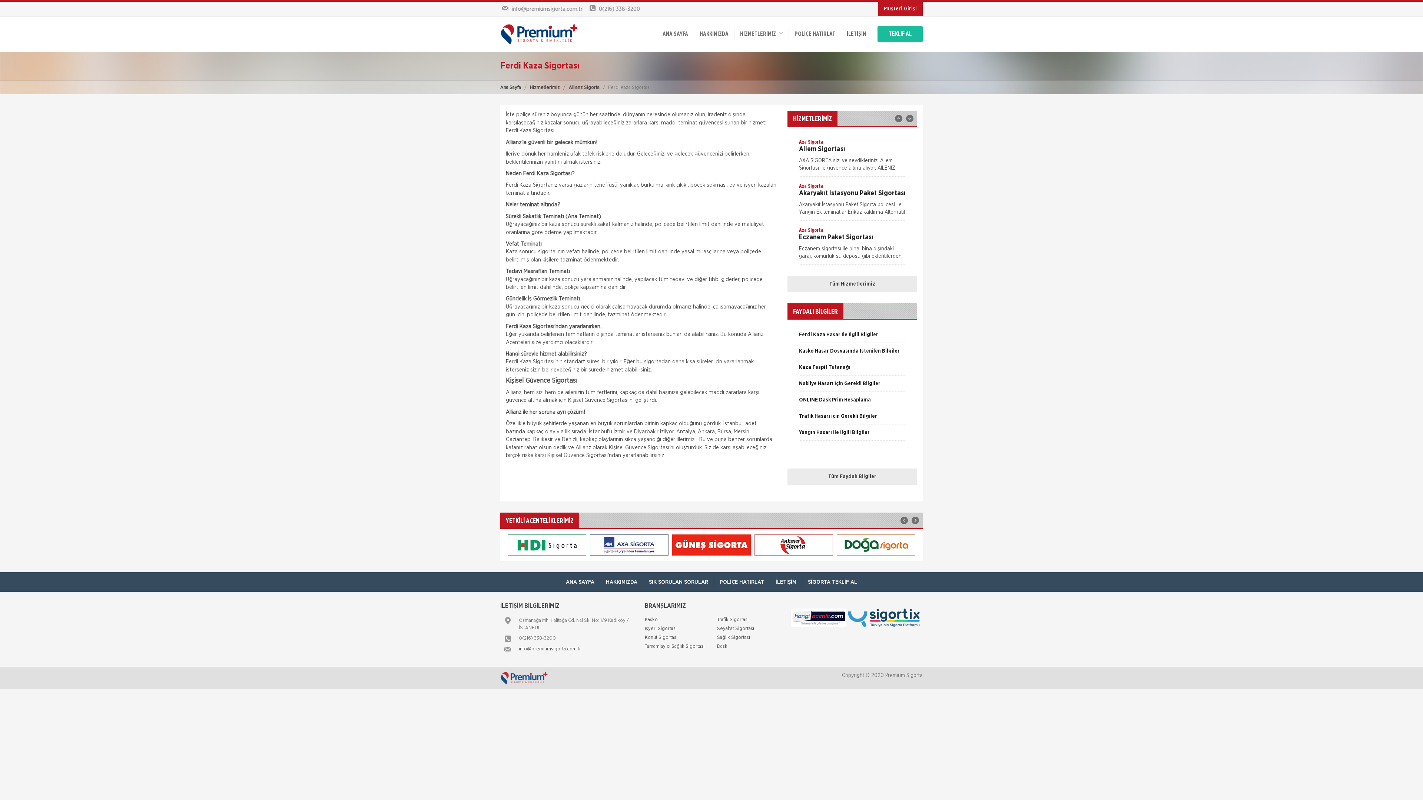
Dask (722, 646)
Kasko (651, 619)
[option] (852, 157)
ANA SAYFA (675, 34)
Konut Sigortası (661, 637)
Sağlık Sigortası (733, 637)
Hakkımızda (714, 34)
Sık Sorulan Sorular (678, 582)
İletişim (856, 34)
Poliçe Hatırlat (815, 34)
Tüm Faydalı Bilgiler (852, 476)
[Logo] (548, 34)
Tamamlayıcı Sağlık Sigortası (674, 646)
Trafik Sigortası (733, 619)
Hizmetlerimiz (545, 87)
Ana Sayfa (510, 87)
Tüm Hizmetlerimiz (852, 284)
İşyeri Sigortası (661, 628)
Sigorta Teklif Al (832, 582)
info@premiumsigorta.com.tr (550, 649)
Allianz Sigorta (584, 87)
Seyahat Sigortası (735, 628)
